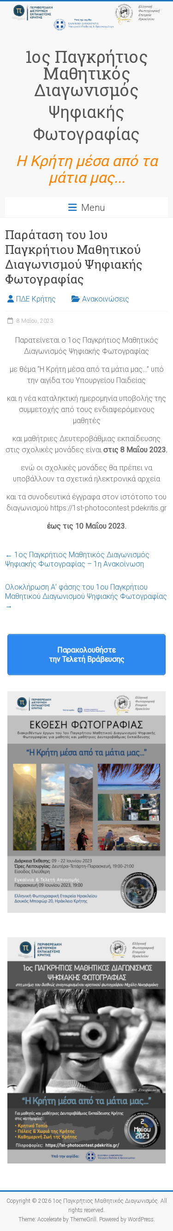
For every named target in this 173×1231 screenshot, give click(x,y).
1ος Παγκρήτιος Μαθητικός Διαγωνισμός (86, 73)
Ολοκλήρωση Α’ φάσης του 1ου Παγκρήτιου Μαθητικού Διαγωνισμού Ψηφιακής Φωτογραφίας (86, 596)
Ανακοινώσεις (105, 299)
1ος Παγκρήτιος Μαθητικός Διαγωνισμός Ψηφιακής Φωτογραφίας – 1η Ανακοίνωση (77, 559)
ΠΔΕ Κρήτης (36, 299)
